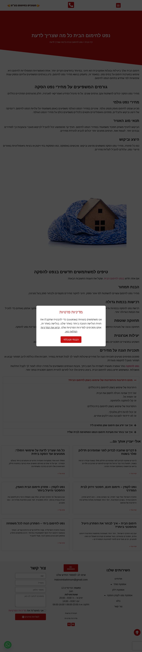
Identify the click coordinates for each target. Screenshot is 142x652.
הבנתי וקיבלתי (71, 339)
